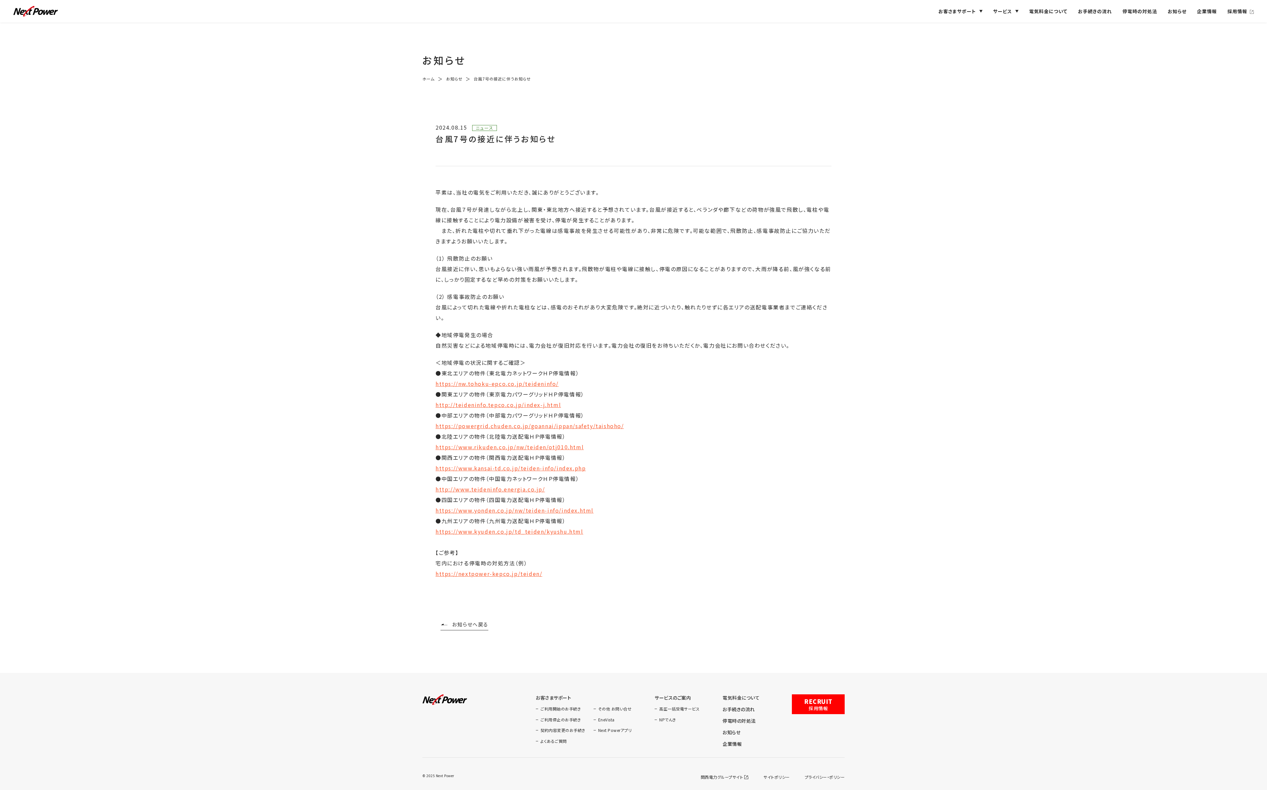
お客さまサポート (553, 697)
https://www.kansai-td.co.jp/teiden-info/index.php (511, 468)
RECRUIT (818, 704)
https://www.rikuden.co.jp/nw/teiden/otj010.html (510, 447)
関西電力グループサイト (722, 777)
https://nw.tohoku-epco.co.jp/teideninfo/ (497, 384)
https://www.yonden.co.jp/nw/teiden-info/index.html (515, 510)
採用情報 (1237, 11)
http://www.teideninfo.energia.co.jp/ (490, 489)
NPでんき (667, 719)
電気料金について (1048, 11)
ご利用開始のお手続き (560, 708)
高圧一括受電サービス (679, 708)
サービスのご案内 (673, 697)
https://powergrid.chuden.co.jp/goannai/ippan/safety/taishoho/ (530, 426)
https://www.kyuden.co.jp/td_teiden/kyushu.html (509, 531)
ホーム (428, 79)
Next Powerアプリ (615, 730)
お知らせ (1177, 11)
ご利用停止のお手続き (560, 719)
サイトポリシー (776, 777)
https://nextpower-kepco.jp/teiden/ (489, 574)
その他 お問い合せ (615, 708)
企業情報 (1207, 11)
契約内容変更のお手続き (562, 730)
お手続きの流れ (1095, 11)
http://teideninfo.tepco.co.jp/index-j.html (498, 405)
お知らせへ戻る (470, 624)
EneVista (606, 719)
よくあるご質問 (553, 741)
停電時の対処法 (1139, 11)
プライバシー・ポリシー (825, 777)
